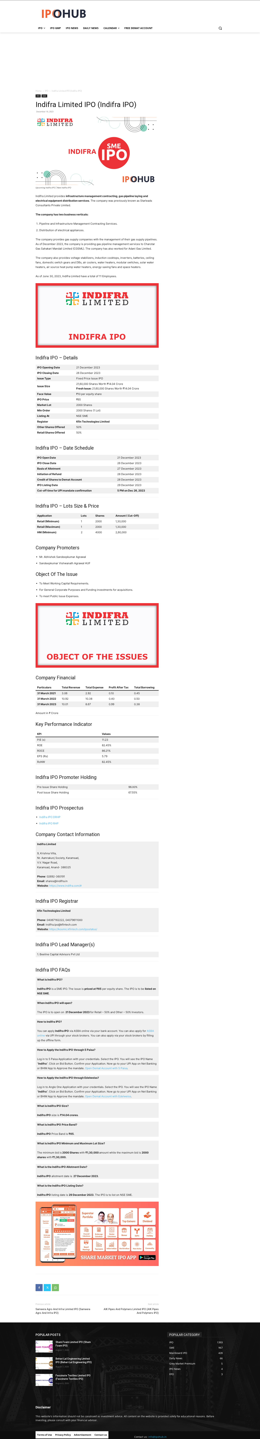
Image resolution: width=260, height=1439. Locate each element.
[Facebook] (39, 1287)
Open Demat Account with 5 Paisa (106, 1068)
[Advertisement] (130, 59)
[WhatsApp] (55, 1287)
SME (44, 96)
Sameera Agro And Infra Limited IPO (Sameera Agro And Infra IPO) (63, 1311)
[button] (220, 28)
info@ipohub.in (157, 1436)
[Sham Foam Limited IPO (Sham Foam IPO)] (44, 1346)
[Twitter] (47, 1287)
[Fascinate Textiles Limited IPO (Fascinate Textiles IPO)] (44, 1380)
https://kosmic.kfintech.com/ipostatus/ (73, 929)
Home (39, 90)
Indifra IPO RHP (49, 823)
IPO (46, 90)
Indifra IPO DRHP (49, 817)
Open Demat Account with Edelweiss (108, 1096)
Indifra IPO (47, 901)
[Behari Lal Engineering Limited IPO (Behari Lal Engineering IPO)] (44, 1363)
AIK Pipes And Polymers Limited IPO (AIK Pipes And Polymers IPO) (131, 1311)
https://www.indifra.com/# (65, 885)
